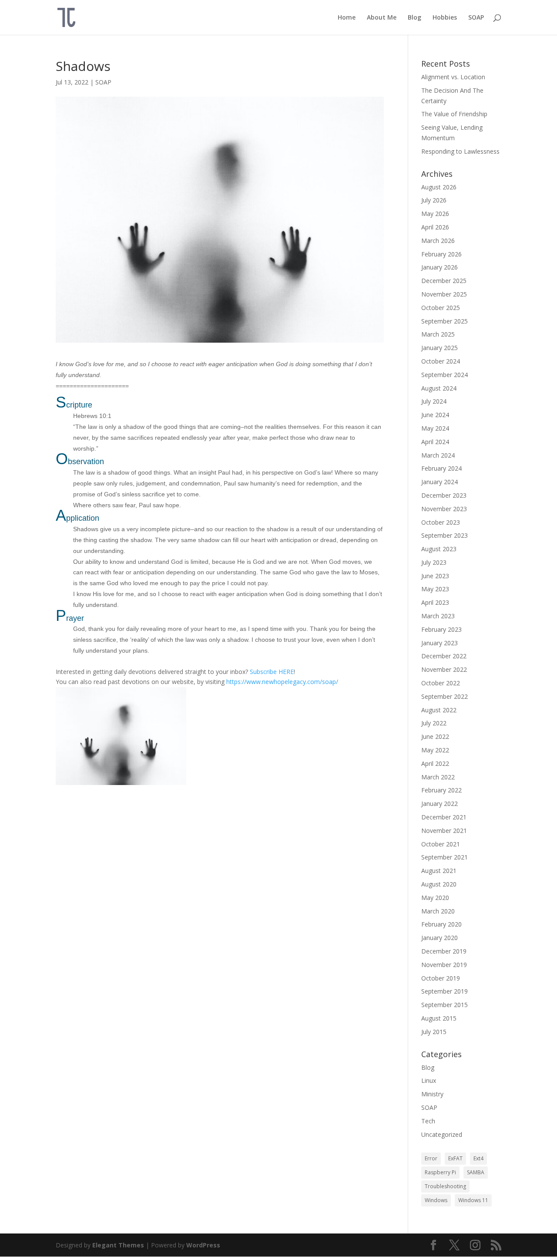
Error (431, 1158)
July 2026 (433, 200)
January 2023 (439, 643)
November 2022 (444, 669)
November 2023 (444, 509)
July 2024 (433, 401)
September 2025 (444, 321)
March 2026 (438, 240)
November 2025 (444, 294)
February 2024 (441, 468)
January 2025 (439, 348)
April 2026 (435, 227)
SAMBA (475, 1172)
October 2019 (440, 978)
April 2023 (435, 602)
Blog (414, 17)
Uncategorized (441, 1134)
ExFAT (455, 1158)
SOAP (476, 17)
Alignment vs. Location (453, 77)
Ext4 (478, 1158)
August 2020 (438, 884)
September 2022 (444, 696)
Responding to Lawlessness (460, 151)
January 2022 (439, 803)
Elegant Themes (118, 1245)
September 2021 (444, 857)
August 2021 (438, 870)
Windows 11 (473, 1200)
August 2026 (438, 187)
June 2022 (435, 736)
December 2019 (443, 951)
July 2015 (433, 1032)
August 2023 (438, 549)
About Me (381, 17)
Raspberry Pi (440, 1172)
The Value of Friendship (454, 114)
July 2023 (433, 562)
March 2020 (438, 911)
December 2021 (443, 817)
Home (347, 17)
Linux (428, 1080)
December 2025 (443, 280)
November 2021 (444, 830)
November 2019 (444, 964)
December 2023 (443, 495)
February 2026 (441, 254)
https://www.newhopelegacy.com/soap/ (282, 681)
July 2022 (433, 723)
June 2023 (435, 576)
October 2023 (440, 522)
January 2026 (439, 267)
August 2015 (438, 1018)
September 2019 (444, 991)
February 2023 (441, 629)
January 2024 (439, 482)
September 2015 (444, 1005)
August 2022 (438, 710)
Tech (428, 1121)
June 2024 (435, 415)
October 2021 (440, 844)
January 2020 (439, 937)
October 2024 (440, 361)
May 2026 (435, 213)
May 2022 (435, 750)
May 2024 (435, 428)
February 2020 (441, 924)
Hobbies (445, 17)
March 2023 (438, 616)
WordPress (203, 1245)
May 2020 (435, 897)
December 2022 (443, 656)
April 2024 (435, 442)
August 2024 (438, 388)
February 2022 (441, 790)
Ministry (432, 1094)
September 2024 (444, 375)
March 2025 (438, 334)
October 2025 (440, 307)
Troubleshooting (445, 1186)
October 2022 (440, 683)
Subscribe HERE (272, 671)
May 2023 (435, 589)
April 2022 (435, 763)
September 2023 (444, 535)
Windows (436, 1200)
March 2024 (438, 455)
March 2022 (438, 777)
